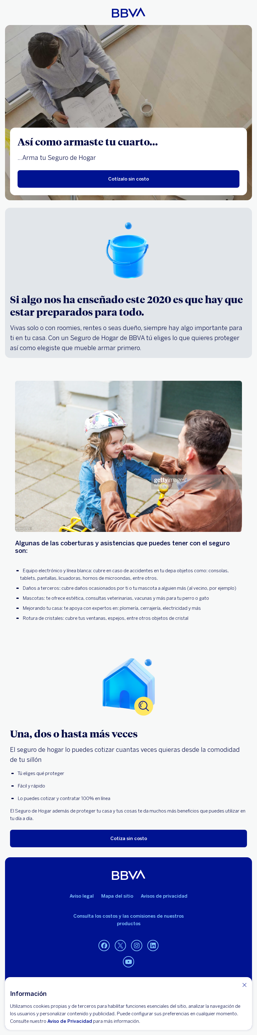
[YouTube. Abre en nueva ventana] (128, 962)
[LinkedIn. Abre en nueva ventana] (153, 946)
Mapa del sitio (117, 896)
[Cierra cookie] (244, 984)
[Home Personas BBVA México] (128, 13)
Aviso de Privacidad (69, 1021)
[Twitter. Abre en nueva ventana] (120, 946)
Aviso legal (82, 896)
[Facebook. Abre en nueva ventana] (104, 946)
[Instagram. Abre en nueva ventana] (136, 946)
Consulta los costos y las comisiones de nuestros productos (128, 919)
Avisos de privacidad (164, 896)
